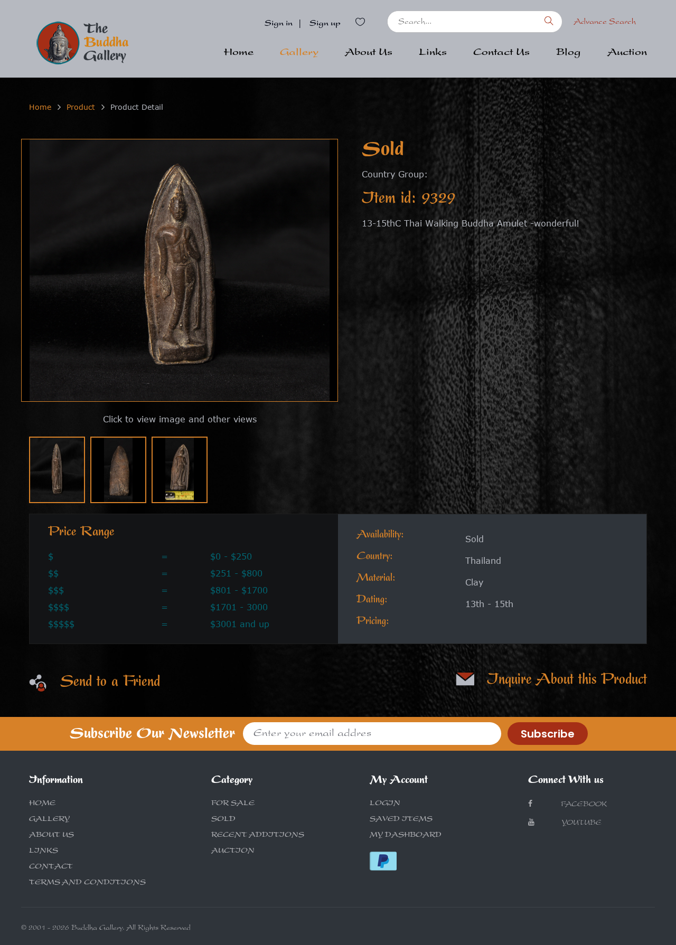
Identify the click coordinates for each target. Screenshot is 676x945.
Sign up (325, 24)
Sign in (279, 24)
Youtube (581, 823)
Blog (568, 53)
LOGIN (385, 804)
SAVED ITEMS (401, 820)
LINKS (43, 851)
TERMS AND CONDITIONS (87, 883)
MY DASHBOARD (406, 835)
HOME (42, 804)
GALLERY (49, 820)
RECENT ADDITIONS (257, 835)
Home (238, 53)
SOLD (223, 820)
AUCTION (233, 851)
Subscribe (548, 733)
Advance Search (605, 22)
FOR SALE (233, 804)
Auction (627, 53)
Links (433, 53)
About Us (368, 53)
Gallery (299, 53)
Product (81, 106)
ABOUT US (51, 835)
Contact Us (501, 53)
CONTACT (51, 867)
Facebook (583, 805)
